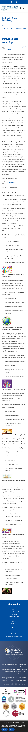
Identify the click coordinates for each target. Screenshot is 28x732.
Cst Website (10, 183)
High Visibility (16, 684)
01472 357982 (14, 630)
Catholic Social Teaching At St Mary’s (16, 48)
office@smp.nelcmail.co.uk (14, 636)
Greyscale (6, 684)
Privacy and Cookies (8, 678)
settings (22, 726)
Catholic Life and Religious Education (14, 28)
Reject (11, 729)
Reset (24, 684)
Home (3, 25)
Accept (4, 729)
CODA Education (21, 680)
